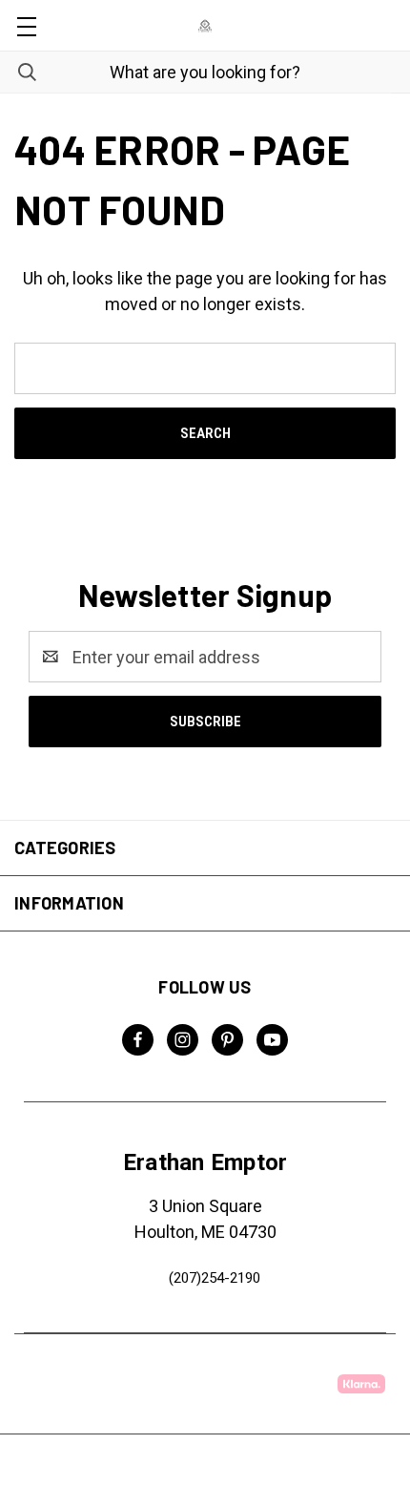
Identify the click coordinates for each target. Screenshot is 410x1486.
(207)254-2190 (214, 1278)
